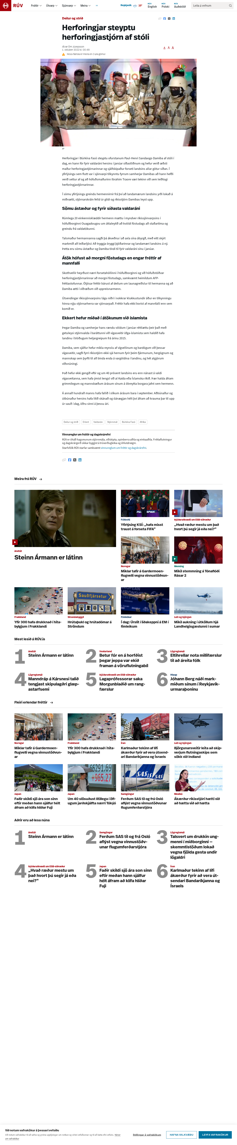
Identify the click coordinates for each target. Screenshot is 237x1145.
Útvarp (50, 5)
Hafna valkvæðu (181, 1135)
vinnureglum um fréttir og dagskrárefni (123, 448)
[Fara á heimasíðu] (14, 5)
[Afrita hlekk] (159, 19)
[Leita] (230, 5)
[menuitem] (40, 5)
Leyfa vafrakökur (215, 1135)
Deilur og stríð (72, 18)
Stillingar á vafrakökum (147, 1135)
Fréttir (35, 5)
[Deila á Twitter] (169, 19)
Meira (84, 5)
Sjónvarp (67, 5)
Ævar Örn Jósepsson (73, 47)
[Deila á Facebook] (164, 19)
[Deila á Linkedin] (173, 19)
